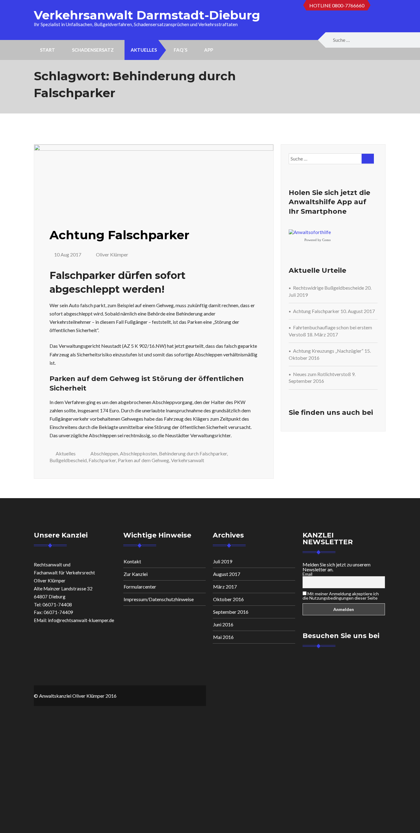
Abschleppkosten (138, 453)
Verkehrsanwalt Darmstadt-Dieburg (147, 15)
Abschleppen (104, 453)
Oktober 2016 (228, 599)
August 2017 (226, 574)
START (47, 50)
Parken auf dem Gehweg (143, 460)
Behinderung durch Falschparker (193, 453)
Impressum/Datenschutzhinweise (159, 599)
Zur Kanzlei (136, 574)
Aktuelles (144, 50)
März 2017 (225, 586)
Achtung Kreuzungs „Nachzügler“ (328, 351)
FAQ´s (180, 50)
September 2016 (230, 612)
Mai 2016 (223, 637)
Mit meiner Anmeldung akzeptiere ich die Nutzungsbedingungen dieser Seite (341, 596)
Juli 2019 (222, 561)
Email (307, 574)
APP (208, 50)
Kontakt (132, 561)
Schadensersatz (93, 50)
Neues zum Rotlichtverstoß (322, 374)
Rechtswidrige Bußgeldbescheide (328, 288)
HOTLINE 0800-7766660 (336, 5)
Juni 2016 (223, 624)
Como (326, 240)
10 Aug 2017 (67, 254)
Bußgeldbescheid (68, 460)
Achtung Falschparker (119, 235)
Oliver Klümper (111, 254)
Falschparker (102, 460)
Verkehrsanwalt (187, 460)
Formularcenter (140, 586)
